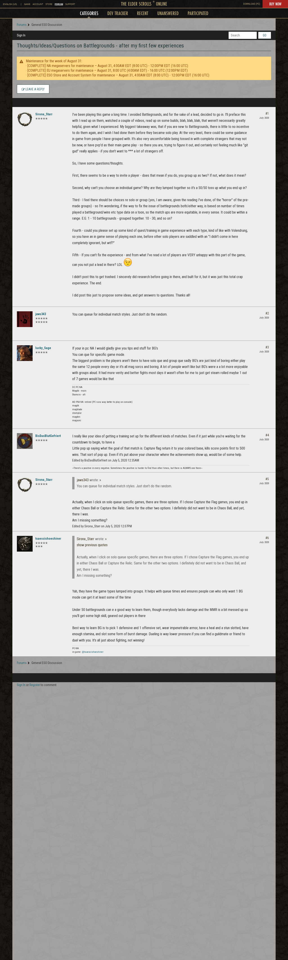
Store (48, 4)
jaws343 (40, 314)
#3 (267, 347)
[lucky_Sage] (25, 353)
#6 (267, 538)
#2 (267, 313)
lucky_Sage (43, 348)
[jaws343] (25, 319)
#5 (267, 479)
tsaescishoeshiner (48, 538)
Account (38, 4)
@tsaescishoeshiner (93, 651)
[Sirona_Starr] (25, 119)
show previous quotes (92, 545)
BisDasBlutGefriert (48, 436)
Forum (59, 4)
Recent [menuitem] (142, 13)
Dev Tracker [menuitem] (117, 13)
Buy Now (275, 4)
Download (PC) (251, 4)
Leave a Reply (35, 89)
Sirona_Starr (43, 114)
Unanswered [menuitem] (168, 13)
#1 (267, 113)
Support (70, 4)
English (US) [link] (10, 4)
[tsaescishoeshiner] (25, 544)
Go (264, 35)
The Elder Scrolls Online (144, 3)
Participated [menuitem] (198, 13)
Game (27, 4)
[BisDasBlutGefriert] (25, 441)
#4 (267, 435)
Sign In (21, 35)
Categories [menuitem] (89, 13)
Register (34, 685)
